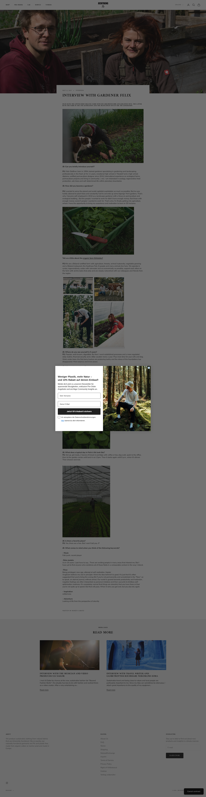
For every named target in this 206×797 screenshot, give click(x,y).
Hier (62, 421)
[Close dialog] (149, 368)
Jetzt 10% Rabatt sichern (79, 411)
